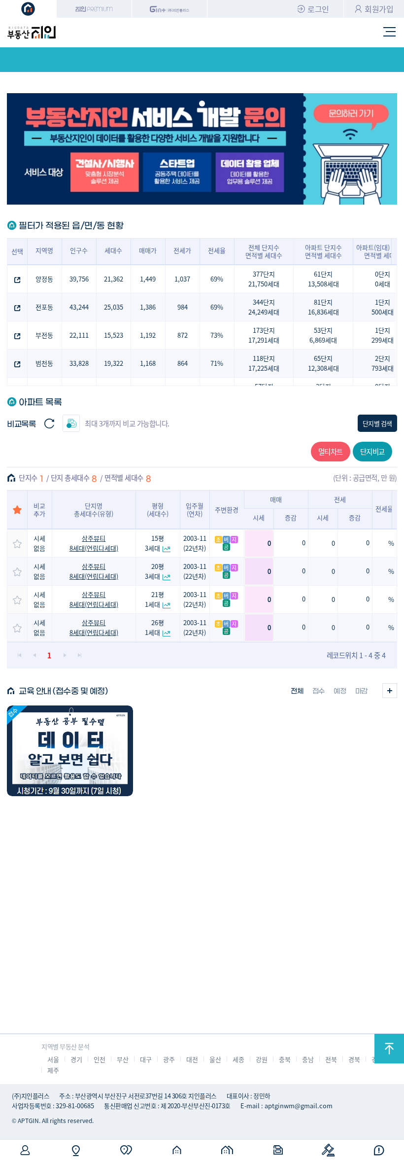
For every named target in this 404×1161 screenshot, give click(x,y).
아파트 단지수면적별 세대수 (323, 251)
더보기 (389, 690)
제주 (53, 1070)
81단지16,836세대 (323, 307)
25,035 (113, 307)
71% (216, 363)
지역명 (44, 250)
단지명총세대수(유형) (93, 509)
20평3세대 (154, 571)
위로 (389, 1048)
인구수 (79, 250)
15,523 (113, 335)
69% (216, 278)
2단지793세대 (382, 363)
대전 (192, 1059)
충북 (284, 1059)
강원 (261, 1059)
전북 (331, 1059)
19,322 (113, 363)
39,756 (79, 278)
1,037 (182, 278)
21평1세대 (154, 599)
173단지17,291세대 (263, 335)
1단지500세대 (382, 307)
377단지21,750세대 (263, 278)
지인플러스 (169, 9)
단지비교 (372, 451)
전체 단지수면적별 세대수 (263, 251)
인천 (99, 1059)
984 (182, 307)
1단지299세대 (382, 335)
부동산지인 (31, 32)
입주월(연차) (194, 509)
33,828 (79, 363)
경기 (76, 1059)
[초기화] (49, 423)
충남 (307, 1059)
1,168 (148, 363)
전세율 (217, 250)
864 (182, 363)
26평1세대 (154, 627)
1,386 (148, 307)
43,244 (79, 307)
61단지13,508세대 (323, 278)
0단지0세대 (382, 278)
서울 (53, 1059)
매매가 (148, 250)
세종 (238, 1059)
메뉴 (389, 32)
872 (182, 335)
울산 (215, 1059)
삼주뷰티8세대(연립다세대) (93, 543)
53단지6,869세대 (323, 335)
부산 (122, 1059)
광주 (168, 1059)
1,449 (148, 278)
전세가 (182, 250)
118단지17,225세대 (263, 363)
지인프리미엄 (94, 9)
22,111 (79, 335)
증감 (291, 517)
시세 (259, 517)
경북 (354, 1059)
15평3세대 (154, 543)
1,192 (148, 335)
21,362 (113, 278)
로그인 (318, 9)
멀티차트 (330, 451)
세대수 (113, 250)
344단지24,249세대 (263, 307)
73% (216, 335)
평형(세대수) (157, 509)
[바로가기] (70, 750)
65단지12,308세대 (323, 363)
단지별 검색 (377, 423)
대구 (145, 1059)
